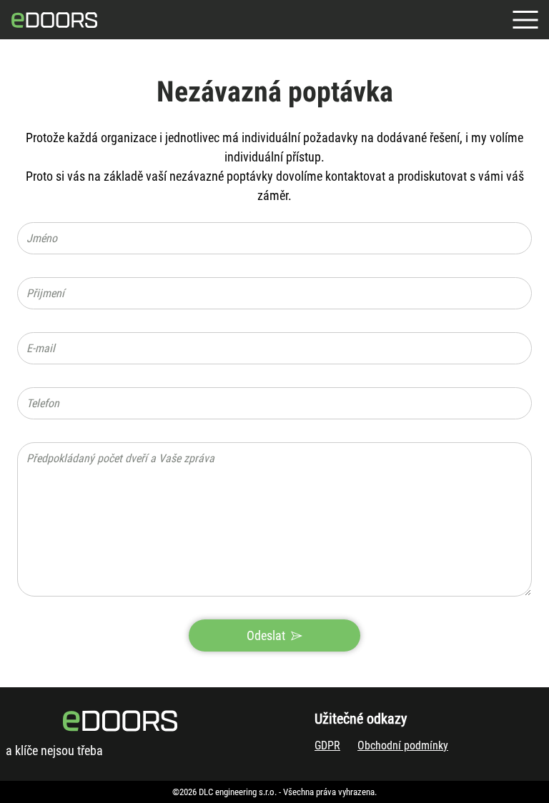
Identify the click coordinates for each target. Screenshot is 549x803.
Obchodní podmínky (402, 745)
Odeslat (266, 635)
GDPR (327, 745)
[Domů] (54, 20)
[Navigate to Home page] (120, 721)
